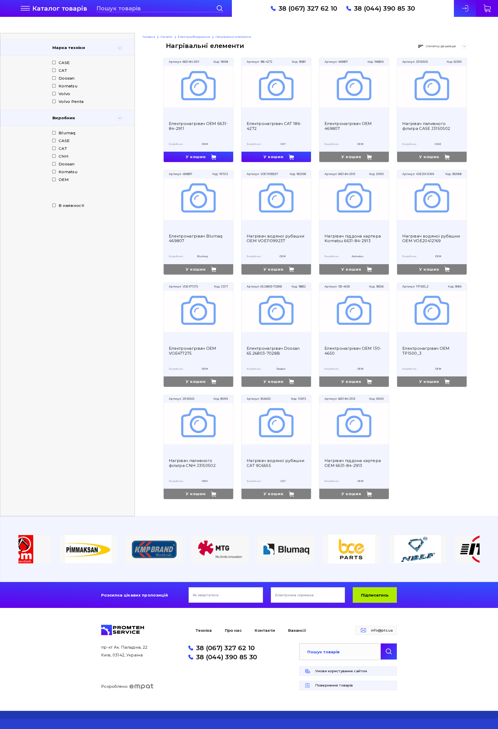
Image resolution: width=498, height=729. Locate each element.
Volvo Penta (71, 101)
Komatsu (68, 86)
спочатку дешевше (441, 46)
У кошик (196, 156)
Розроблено (114, 686)
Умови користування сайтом (341, 671)
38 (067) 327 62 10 (308, 8)
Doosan (67, 78)
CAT (63, 70)
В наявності (71, 205)
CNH (63, 156)
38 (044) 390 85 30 (384, 8)
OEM (64, 179)
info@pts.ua (382, 630)
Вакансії (297, 630)
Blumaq (67, 133)
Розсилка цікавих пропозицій (134, 595)
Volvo (64, 94)
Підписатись (375, 595)
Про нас (233, 630)
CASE (64, 63)
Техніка (204, 630)
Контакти (265, 630)
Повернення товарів (334, 685)
